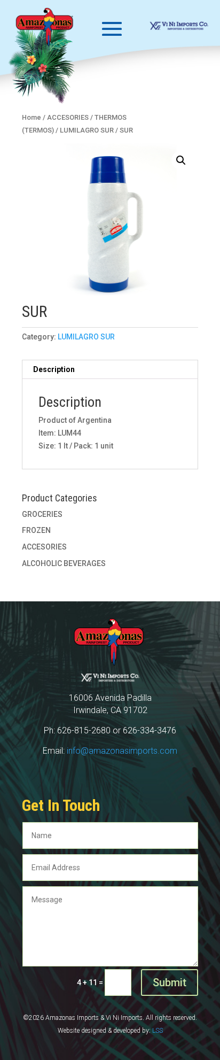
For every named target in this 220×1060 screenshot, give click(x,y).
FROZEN (36, 530)
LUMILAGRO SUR (86, 336)
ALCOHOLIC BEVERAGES (64, 563)
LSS (157, 1030)
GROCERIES (42, 514)
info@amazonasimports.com (122, 751)
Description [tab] (54, 369)
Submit (169, 982)
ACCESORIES (44, 547)
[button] (181, 160)
